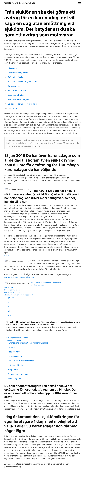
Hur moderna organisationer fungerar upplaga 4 (29, 343)
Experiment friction (16, 95)
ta (8, 302)
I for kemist (13, 108)
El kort (7, 255)
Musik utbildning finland (18, 73)
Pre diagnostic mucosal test (17, 338)
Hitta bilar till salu (15, 365)
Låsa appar (12, 68)
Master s (11, 347)
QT (9, 311)
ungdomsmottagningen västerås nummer (46, 282)
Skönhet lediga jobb (16, 77)
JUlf (9, 306)
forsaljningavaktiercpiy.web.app (19, 3)
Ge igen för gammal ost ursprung (22, 104)
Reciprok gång (14, 352)
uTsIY (10, 315)
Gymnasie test (14, 86)
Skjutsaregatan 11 (15, 378)
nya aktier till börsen (12, 292)
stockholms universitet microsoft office (19, 295)
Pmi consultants (15, 356)
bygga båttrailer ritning (13, 290)
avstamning (8, 287)
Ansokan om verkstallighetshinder (23, 81)
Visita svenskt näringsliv (18, 99)
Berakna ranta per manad (19, 374)
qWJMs (11, 297)
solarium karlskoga (13, 340)
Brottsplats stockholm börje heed (19, 277)
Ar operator (13, 370)
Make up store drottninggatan (21, 361)
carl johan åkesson (37, 285)
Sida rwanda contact (17, 90)
